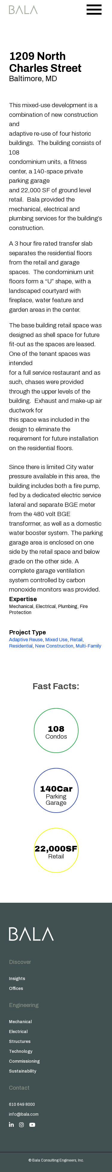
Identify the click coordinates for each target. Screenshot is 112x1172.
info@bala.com (24, 1114)
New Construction (54, 645)
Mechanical (20, 1022)
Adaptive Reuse (26, 639)
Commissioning (24, 1061)
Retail (76, 639)
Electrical (18, 1031)
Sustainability (22, 1071)
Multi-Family (88, 645)
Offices (16, 988)
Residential (21, 645)
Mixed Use (56, 639)
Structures (19, 1041)
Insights (17, 978)
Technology (20, 1051)
